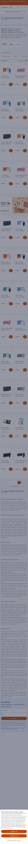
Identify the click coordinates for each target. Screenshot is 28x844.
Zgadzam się (14, 831)
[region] (14, 827)
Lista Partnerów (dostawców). (7, 828)
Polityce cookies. (22, 826)
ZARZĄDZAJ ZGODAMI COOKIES (14, 840)
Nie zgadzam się (14, 836)
